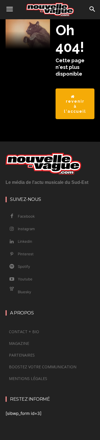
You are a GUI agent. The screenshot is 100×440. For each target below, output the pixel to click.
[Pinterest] (12, 254)
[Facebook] (12, 216)
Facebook (26, 216)
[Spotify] (12, 267)
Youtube (25, 279)
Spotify (24, 266)
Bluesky (24, 292)
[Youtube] (12, 279)
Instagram (26, 229)
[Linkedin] (12, 241)
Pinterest (26, 254)
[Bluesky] (12, 292)
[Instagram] (12, 229)
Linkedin (25, 241)
